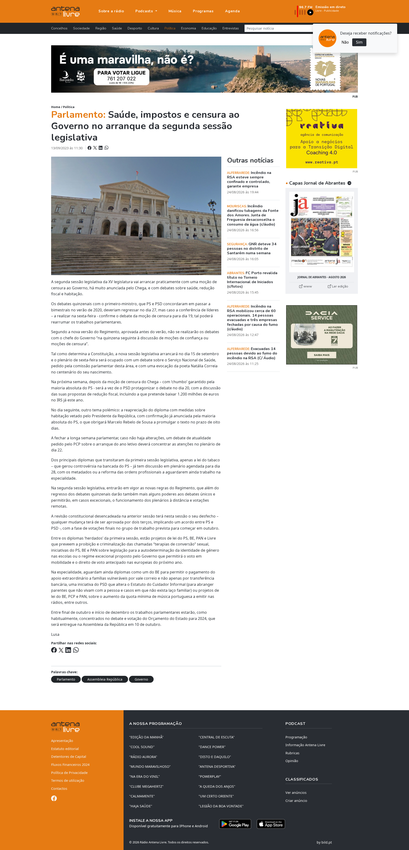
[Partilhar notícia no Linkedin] (101, 147)
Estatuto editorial (65, 748)
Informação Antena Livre (305, 745)
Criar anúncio (296, 800)
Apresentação (62, 740)
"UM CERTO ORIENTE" (216, 796)
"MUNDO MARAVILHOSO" (150, 766)
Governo (141, 679)
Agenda (232, 11)
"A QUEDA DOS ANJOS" (217, 786)
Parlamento (66, 679)
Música (175, 11)
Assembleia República (104, 679)
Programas (203, 11)
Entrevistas (230, 28)
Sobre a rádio (111, 11)
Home (55, 107)
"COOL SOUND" (142, 747)
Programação (296, 737)
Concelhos (59, 28)
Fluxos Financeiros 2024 (70, 764)
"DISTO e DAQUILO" (215, 757)
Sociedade (81, 28)
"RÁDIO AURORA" (143, 757)
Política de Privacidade (69, 772)
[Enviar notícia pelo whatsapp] (106, 147)
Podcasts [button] (144, 11)
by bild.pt (324, 842)
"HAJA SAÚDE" (140, 806)
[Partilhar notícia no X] (95, 147)
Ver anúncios (296, 792)
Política (169, 28)
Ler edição (339, 286)
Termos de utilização (67, 780)
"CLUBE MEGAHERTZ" (146, 786)
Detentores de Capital (68, 756)
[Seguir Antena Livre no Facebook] (54, 799)
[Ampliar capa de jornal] (321, 232)
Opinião (291, 761)
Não (345, 42)
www (307, 286)
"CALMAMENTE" (142, 796)
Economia (188, 28)
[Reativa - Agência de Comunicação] (321, 138)
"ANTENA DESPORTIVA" (217, 766)
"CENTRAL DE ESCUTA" (217, 737)
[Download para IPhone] (271, 824)
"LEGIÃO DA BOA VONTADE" (221, 806)
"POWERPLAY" (210, 776)
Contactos (59, 788)
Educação (209, 28)
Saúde (117, 28)
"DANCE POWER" (212, 747)
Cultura (153, 28)
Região (100, 28)
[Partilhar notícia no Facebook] (90, 147)
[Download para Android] (235, 824)
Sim (359, 42)
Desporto (135, 28)
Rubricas (292, 753)
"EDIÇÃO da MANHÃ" (146, 737)
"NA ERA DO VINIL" (144, 776)
